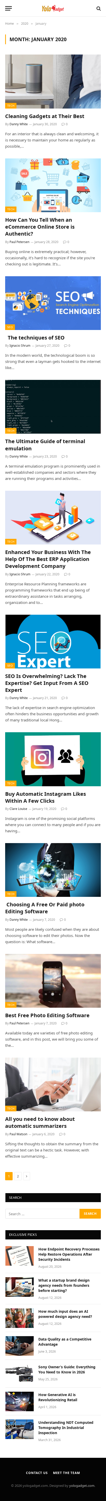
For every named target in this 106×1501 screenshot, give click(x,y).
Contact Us (37, 1473)
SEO (10, 327)
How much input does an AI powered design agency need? (65, 1314)
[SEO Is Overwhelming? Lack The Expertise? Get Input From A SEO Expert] (53, 641)
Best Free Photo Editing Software (48, 1015)
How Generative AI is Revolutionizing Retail (57, 1397)
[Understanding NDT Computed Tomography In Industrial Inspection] (19, 1429)
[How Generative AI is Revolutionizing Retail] (19, 1401)
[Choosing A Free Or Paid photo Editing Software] (53, 870)
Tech (10, 106)
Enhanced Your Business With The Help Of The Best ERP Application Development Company (48, 559)
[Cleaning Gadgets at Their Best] (53, 81)
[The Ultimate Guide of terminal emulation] (53, 407)
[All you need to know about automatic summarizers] (53, 1084)
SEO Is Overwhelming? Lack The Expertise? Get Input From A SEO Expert (47, 683)
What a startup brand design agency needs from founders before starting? (64, 1285)
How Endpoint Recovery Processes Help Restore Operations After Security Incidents (69, 1254)
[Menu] (8, 8)
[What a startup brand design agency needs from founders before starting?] (19, 1287)
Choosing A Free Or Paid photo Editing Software (44, 908)
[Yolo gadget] (53, 8)
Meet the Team (66, 1473)
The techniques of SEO (35, 337)
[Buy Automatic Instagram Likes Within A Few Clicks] (53, 759)
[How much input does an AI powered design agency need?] (19, 1318)
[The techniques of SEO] (53, 303)
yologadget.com (81, 1485)
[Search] (98, 8)
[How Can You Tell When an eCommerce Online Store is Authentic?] (53, 185)
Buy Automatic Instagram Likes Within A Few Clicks (45, 797)
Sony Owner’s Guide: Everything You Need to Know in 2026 (66, 1369)
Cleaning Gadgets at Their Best (44, 116)
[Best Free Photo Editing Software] (53, 981)
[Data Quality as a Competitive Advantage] (19, 1346)
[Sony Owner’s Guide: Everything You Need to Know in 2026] (19, 1373)
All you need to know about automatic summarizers (40, 1122)
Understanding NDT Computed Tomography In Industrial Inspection (65, 1427)
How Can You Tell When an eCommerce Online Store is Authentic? (40, 226)
